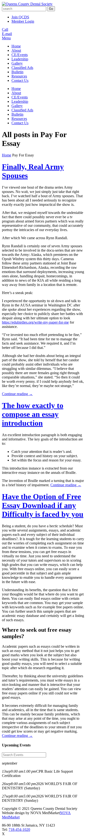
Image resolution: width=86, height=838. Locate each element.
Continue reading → (17, 394)
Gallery (17, 63)
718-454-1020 (19, 830)
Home (16, 46)
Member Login (22, 21)
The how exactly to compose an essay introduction (32, 414)
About (16, 50)
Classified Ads (22, 68)
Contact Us (19, 80)
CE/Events (19, 55)
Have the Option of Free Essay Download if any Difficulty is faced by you (42, 505)
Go (51, 8)
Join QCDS (20, 17)
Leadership (19, 59)
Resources (19, 76)
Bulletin (17, 72)
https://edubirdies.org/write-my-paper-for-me (35, 322)
